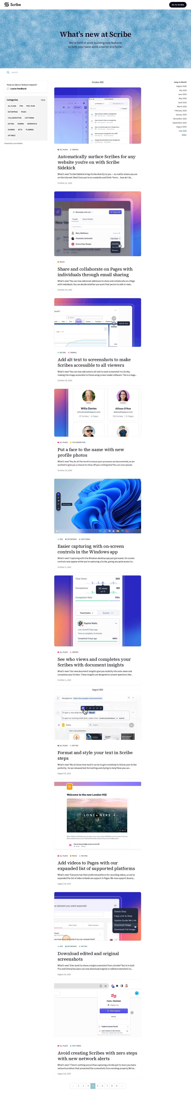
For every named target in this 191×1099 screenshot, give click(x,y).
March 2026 (182, 106)
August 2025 (181, 127)
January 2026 (181, 114)
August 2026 (181, 86)
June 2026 (182, 94)
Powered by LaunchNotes (13, 143)
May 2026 (183, 98)
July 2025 (183, 131)
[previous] (73, 1086)
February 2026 (181, 110)
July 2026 (183, 90)
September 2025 (180, 122)
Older (184, 135)
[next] (122, 1086)
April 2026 (182, 102)
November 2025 (180, 118)
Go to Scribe (178, 4)
